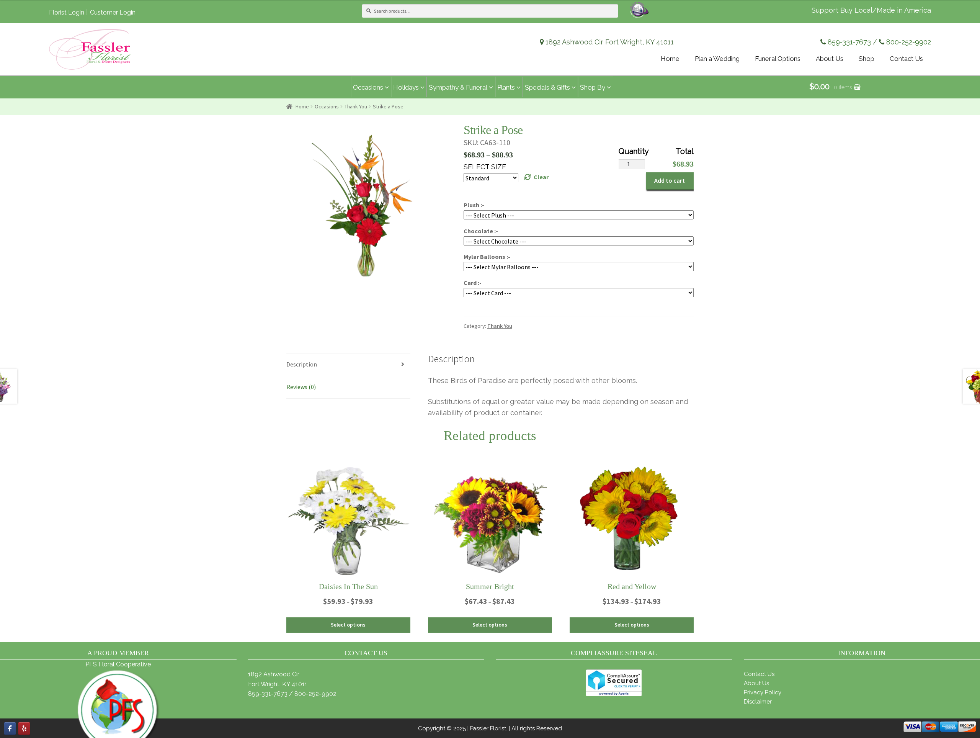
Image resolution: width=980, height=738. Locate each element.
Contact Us (759, 674)
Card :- (473, 282)
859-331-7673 (849, 42)
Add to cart (669, 180)
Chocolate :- (481, 231)
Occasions (327, 106)
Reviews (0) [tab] (301, 387)
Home (302, 106)
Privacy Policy (762, 692)
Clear (541, 177)
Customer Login (113, 12)
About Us (756, 683)
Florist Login (66, 12)
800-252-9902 (908, 42)
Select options (348, 624)
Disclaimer (758, 701)
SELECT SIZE (485, 167)
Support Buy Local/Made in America (871, 10)
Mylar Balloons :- (487, 256)
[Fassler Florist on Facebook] (10, 728)
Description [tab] (301, 364)
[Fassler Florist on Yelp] (24, 728)
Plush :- (474, 205)
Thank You (356, 106)
